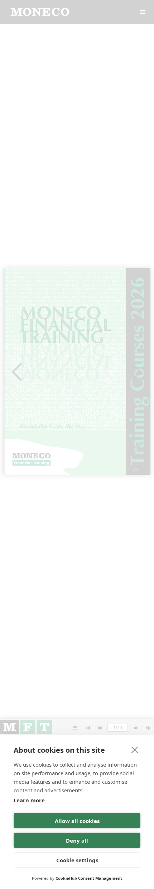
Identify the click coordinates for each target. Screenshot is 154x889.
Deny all (77, 840)
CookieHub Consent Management (89, 878)
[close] (134, 749)
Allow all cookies (77, 820)
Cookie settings (77, 860)
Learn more (29, 800)
